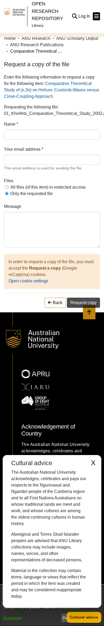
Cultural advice (84, 617)
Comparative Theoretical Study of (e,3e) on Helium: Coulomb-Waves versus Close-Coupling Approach (51, 90)
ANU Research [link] (36, 38)
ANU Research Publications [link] (36, 44)
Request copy (83, 302)
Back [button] (57, 302)
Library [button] (37, 25)
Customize (13, 618)
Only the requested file (31, 193)
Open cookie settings (28, 281)
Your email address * (23, 149)
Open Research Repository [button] (47, 11)
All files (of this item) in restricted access (48, 187)
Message (12, 206)
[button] (74, 16)
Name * (11, 124)
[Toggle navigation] (96, 16)
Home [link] (10, 38)
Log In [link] (84, 16)
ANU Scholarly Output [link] (77, 38)
